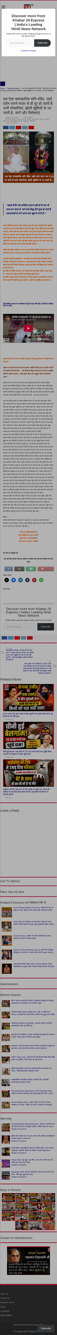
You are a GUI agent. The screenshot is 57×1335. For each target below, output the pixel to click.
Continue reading (28, 50)
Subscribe (42, 43)
